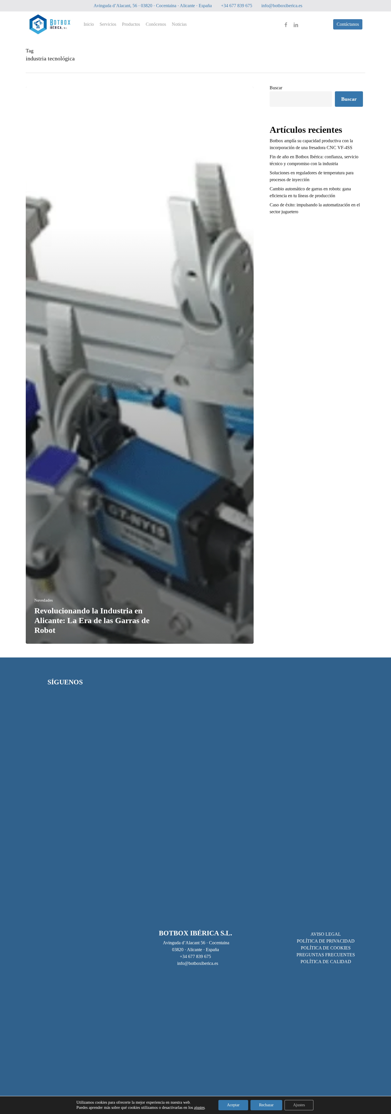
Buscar (276, 87)
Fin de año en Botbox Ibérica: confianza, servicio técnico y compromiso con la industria (314, 160)
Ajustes (299, 1105)
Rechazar (266, 1105)
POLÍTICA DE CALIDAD (326, 961)
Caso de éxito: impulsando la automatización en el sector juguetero (315, 208)
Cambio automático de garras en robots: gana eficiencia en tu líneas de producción (310, 192)
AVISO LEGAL (326, 934)
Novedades (43, 600)
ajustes (199, 1107)
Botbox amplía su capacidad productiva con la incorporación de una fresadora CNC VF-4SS (311, 144)
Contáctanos (348, 24)
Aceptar (233, 1105)
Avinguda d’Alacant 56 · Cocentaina (195, 943)
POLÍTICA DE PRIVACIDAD (326, 941)
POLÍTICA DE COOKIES (326, 947)
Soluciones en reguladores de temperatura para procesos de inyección (312, 176)
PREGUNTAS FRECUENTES (326, 954)
